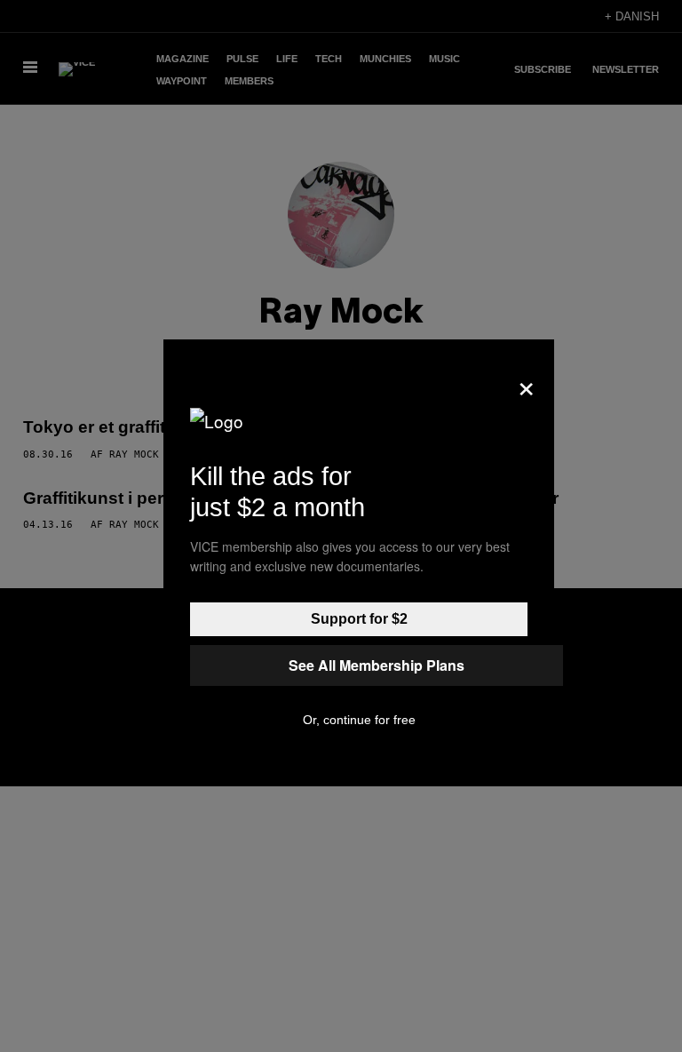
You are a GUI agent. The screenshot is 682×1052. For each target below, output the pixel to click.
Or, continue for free (359, 720)
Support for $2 (359, 618)
